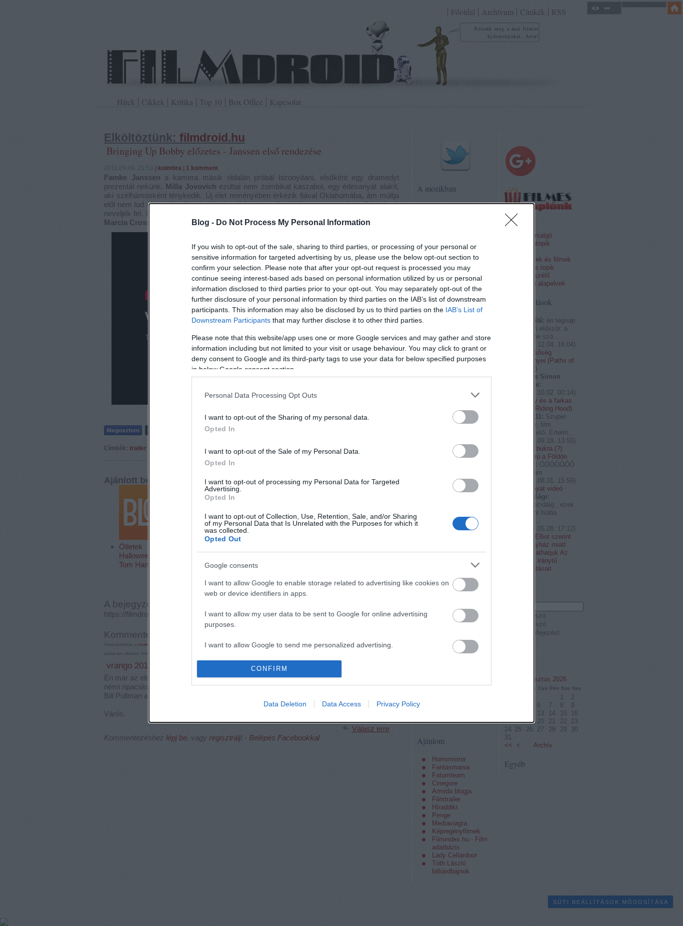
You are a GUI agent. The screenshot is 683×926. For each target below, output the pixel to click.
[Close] (514, 223)
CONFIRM (269, 668)
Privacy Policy (398, 704)
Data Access (341, 704)
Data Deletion (285, 704)
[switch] (465, 417)
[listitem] (341, 395)
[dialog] (341, 463)
